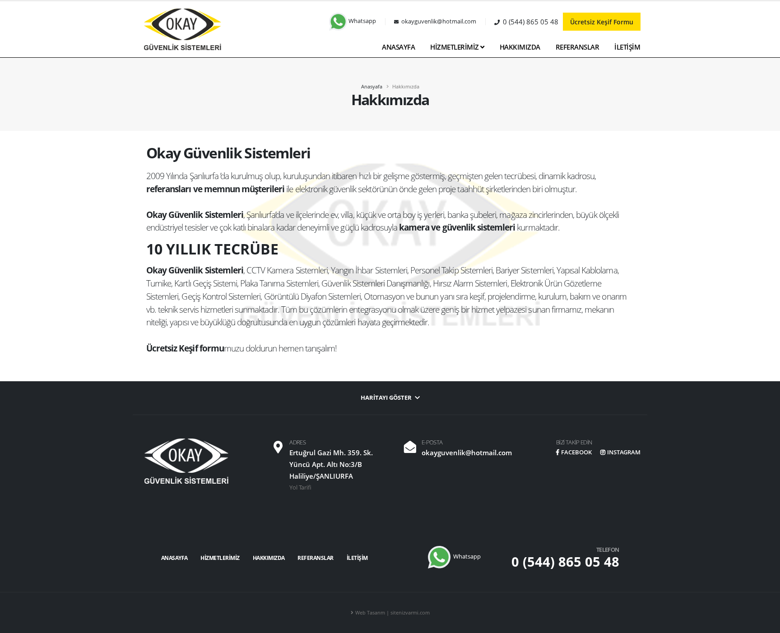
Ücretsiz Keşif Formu (601, 22)
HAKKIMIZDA (520, 46)
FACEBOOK (576, 452)
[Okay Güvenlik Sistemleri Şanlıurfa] (182, 28)
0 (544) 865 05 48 (565, 561)
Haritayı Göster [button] (387, 398)
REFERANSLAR (577, 46)
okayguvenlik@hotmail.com (467, 452)
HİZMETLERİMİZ (455, 46)
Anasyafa (371, 86)
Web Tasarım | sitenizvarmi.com (392, 612)
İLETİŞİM (627, 46)
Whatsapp (361, 21)
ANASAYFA (398, 46)
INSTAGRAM (624, 452)
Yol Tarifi (300, 487)
